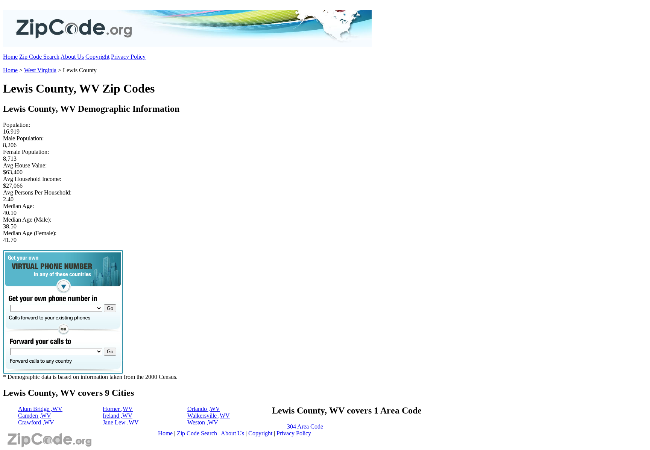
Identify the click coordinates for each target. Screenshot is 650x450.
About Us (72, 56)
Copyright (97, 56)
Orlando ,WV (203, 409)
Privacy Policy (128, 56)
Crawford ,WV (36, 422)
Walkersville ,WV (208, 415)
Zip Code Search (39, 56)
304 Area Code (305, 426)
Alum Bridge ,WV (40, 409)
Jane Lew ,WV (121, 422)
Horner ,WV (118, 409)
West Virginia (40, 70)
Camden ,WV (34, 415)
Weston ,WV (202, 422)
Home (10, 56)
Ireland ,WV (117, 415)
